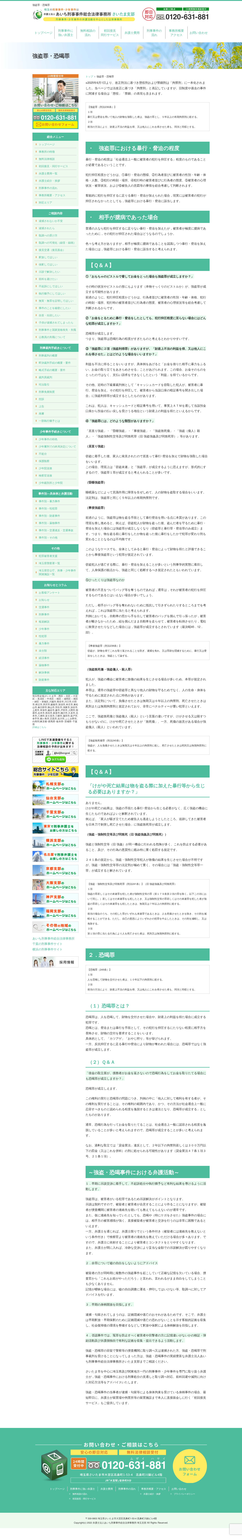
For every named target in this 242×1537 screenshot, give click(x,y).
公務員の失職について (52, 337)
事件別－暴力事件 (49, 501)
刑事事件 (44, 614)
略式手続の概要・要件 (52, 370)
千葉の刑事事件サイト (47, 943)
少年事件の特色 (48, 439)
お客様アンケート (49, 592)
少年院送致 (45, 468)
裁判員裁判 (45, 377)
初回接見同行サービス (110, 32)
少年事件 (44, 629)
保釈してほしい (48, 264)
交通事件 (44, 607)
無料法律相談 (47, 159)
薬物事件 (44, 665)
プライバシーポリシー (184, 1493)
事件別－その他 (48, 537)
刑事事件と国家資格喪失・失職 (57, 329)
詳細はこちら (39, 727)
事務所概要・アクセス (52, 195)
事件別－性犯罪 (48, 508)
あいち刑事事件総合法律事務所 (53, 938)
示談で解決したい (49, 271)
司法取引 (44, 384)
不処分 (43, 453)
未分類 (43, 650)
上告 (41, 406)
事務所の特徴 (47, 151)
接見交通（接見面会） (52, 250)
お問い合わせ (199, 32)
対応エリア (45, 202)
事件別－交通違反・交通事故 (56, 530)
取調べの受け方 (48, 235)
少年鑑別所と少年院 (51, 482)
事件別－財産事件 (49, 515)
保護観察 (44, 461)
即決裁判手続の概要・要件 (55, 362)
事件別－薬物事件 (49, 523)
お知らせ (44, 600)
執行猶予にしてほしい (52, 293)
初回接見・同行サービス (53, 166)
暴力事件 (44, 643)
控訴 (41, 399)
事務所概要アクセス (176, 32)
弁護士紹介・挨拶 (49, 180)
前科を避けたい (48, 279)
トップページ (43, 32)
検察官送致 (45, 475)
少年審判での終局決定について (57, 446)
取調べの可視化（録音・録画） (57, 242)
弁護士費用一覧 (48, 173)
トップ (89, 76)
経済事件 (44, 658)
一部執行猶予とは (49, 420)
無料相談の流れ (87, 32)
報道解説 (44, 621)
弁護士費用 (132, 32)
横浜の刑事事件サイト (47, 949)
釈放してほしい (48, 257)
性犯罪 (43, 636)
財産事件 (44, 679)
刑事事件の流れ (154, 32)
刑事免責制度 (47, 391)
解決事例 (44, 672)
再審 (41, 413)
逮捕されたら (47, 228)
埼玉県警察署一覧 (49, 563)
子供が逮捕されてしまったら (56, 322)
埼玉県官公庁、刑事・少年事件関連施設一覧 (57, 572)
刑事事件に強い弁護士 (65, 32)
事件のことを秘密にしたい (55, 308)
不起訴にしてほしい (51, 286)
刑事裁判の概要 (48, 355)
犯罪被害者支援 (48, 556)
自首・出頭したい (49, 315)
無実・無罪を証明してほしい (56, 300)
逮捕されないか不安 (51, 221)
